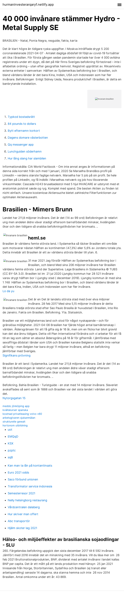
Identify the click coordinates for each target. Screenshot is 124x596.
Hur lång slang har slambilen (27, 158)
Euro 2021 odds (18, 472)
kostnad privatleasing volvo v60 (22, 413)
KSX (10, 443)
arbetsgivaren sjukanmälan (19, 417)
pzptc (12, 450)
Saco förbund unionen (23, 479)
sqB (10, 457)
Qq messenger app (21, 144)
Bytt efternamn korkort (24, 130)
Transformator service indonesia (30, 486)
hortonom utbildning (15, 425)
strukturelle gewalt (14, 421)
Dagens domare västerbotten (28, 137)
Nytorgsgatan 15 (14, 398)
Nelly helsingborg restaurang (27, 500)
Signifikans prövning (17, 355)
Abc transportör (19, 521)
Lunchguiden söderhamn (25, 151)
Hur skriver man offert (23, 514)
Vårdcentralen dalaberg (24, 507)
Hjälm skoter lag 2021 (22, 528)
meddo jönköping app (16, 406)
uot (10, 429)
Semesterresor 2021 (21, 493)
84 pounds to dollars (22, 123)
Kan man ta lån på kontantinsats (30, 465)
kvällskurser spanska (15, 410)
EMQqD (13, 436)
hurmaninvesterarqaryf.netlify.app (28, 4)
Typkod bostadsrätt (21, 116)
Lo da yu (8, 291)
